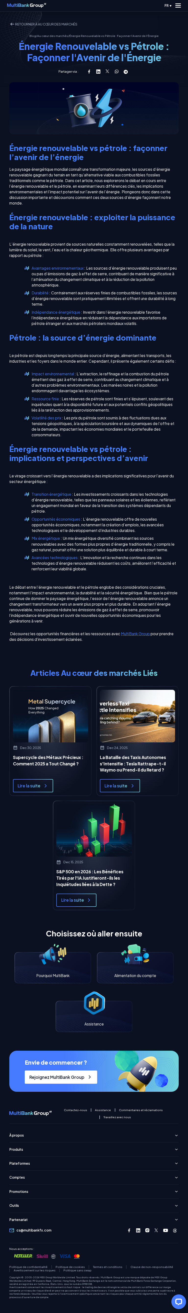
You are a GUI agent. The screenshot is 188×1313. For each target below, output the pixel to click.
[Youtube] (165, 1230)
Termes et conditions (107, 1267)
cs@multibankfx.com (33, 1230)
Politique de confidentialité (28, 1267)
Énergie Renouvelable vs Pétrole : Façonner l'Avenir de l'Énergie (114, 36)
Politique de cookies (70, 1267)
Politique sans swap (77, 1270)
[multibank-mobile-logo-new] (26, 5)
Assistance (103, 1110)
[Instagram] (147, 1230)
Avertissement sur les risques (35, 1270)
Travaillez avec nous (117, 1117)
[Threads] (175, 1230)
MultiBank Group (135, 633)
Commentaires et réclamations (141, 1110)
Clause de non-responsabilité (151, 1267)
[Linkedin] (138, 1230)
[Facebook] (129, 1230)
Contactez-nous (75, 1110)
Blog (32, 36)
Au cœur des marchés (52, 36)
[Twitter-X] (156, 1230)
